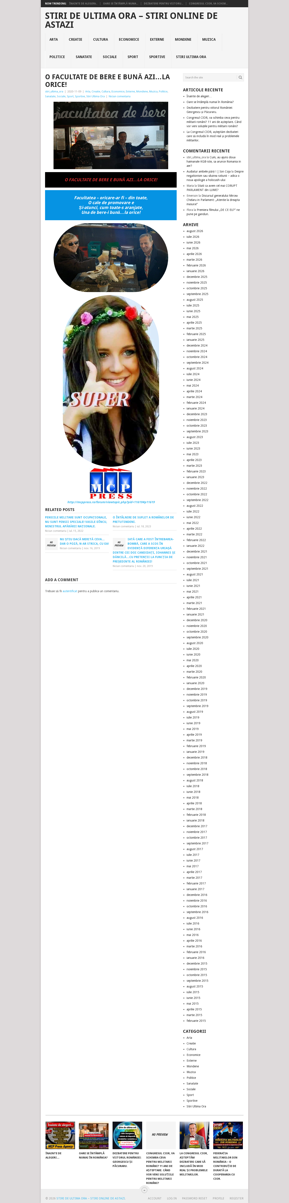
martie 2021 (194, 603)
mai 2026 (193, 248)
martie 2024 (194, 397)
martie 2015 (194, 1015)
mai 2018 (193, 797)
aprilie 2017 (194, 872)
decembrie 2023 (197, 414)
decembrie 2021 (197, 551)
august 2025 (195, 299)
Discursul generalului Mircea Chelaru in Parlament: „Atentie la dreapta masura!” (213, 200)
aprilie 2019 (194, 734)
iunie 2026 (193, 242)
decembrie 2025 (197, 276)
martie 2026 (194, 259)
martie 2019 (194, 740)
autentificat (70, 591)
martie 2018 (194, 809)
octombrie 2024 (197, 357)
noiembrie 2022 (197, 488)
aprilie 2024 (194, 391)
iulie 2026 (193, 236)
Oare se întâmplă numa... (120, 3)
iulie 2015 (193, 992)
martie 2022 (194, 534)
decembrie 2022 (197, 483)
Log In (172, 1198)
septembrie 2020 (197, 637)
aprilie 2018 (194, 803)
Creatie (75, 40)
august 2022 (195, 505)
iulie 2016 (193, 923)
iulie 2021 (193, 580)
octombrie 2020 (197, 631)
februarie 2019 (196, 746)
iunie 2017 (193, 860)
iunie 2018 (193, 792)
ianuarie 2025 (195, 339)
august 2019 (195, 711)
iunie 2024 (193, 380)
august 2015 (195, 986)
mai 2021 (193, 591)
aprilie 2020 (194, 666)
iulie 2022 (193, 511)
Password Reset (194, 1198)
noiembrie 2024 (197, 351)
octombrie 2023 (197, 425)
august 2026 (195, 231)
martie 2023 (194, 465)
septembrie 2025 (197, 294)
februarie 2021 (196, 608)
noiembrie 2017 (197, 832)
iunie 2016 (193, 929)
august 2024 (195, 368)
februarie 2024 (196, 402)
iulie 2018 (193, 786)
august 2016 (195, 917)
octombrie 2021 (197, 563)
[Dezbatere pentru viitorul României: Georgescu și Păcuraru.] (127, 1135)
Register (237, 1198)
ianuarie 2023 (195, 477)
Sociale (110, 57)
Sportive (157, 57)
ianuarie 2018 (195, 820)
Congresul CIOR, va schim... (208, 3)
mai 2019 (193, 729)
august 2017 (195, 849)
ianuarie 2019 (195, 751)
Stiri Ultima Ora (191, 57)
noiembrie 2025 (197, 282)
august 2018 (195, 780)
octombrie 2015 (197, 975)
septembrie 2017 (197, 843)
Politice (57, 57)
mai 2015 (193, 1003)
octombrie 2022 (197, 494)
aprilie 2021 (194, 597)
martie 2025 (194, 328)
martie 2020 (194, 671)
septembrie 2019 (197, 706)
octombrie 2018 (197, 769)
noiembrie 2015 (197, 969)
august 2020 (195, 643)
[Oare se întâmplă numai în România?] (94, 1135)
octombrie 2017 (197, 837)
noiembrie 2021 (197, 557)
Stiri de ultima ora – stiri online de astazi (131, 20)
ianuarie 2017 (195, 889)
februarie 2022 (196, 540)
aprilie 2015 (194, 1009)
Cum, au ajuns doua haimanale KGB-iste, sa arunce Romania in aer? (214, 161)
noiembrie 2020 (197, 626)
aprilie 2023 (194, 460)
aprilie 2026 (194, 254)
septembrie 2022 (197, 500)
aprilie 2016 (194, 940)
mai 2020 (193, 660)
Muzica (209, 40)
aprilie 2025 (194, 322)
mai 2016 (193, 935)
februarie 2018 (196, 814)
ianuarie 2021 (195, 614)
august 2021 (195, 574)
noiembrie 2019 (197, 694)
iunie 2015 (193, 998)
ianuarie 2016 (195, 957)
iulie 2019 (193, 717)
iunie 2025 (193, 311)
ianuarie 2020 (195, 683)
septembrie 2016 (197, 912)
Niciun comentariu (120, 96)
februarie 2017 (196, 883)
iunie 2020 (193, 654)
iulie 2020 (193, 648)
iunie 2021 (193, 586)
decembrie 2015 (197, 963)
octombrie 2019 (197, 700)
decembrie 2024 (197, 345)
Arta (54, 40)
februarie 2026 (196, 265)
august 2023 (195, 437)
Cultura (100, 40)
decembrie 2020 (197, 620)
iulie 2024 (193, 374)
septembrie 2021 (197, 568)
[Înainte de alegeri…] (60, 1135)
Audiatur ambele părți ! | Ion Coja (209, 171)
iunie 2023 (193, 448)
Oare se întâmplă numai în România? (210, 102)
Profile (218, 1198)
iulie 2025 (193, 305)
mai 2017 (193, 866)
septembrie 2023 (197, 431)
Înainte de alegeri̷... (83, 3)
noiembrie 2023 (197, 420)
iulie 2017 (193, 854)
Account (155, 1198)
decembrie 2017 (197, 826)
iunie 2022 (193, 517)
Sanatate (84, 57)
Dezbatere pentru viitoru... (163, 3)
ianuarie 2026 (195, 271)
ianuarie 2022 (195, 545)
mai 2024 (193, 385)
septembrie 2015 (197, 980)
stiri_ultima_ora (54, 91)
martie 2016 (194, 946)
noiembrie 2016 (197, 900)
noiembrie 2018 (197, 763)
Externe (157, 40)
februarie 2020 (196, 677)
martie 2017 (194, 877)
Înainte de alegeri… (199, 96)
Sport (133, 57)
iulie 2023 (193, 442)
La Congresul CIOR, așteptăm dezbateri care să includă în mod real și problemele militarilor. (213, 136)
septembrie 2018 (197, 774)
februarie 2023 (196, 471)
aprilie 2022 (194, 528)
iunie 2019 (193, 723)
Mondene (183, 40)
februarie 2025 (196, 334)
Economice (129, 40)
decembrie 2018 (197, 757)
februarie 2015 (196, 1020)
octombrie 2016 (197, 906)
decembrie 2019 (197, 689)
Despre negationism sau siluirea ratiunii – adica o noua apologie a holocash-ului (215, 176)
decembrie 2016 (197, 895)
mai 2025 (193, 317)
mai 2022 (193, 523)
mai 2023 (193, 454)
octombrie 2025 (197, 288)
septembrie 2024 (197, 362)
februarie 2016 (196, 952)
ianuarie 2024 (195, 408)
